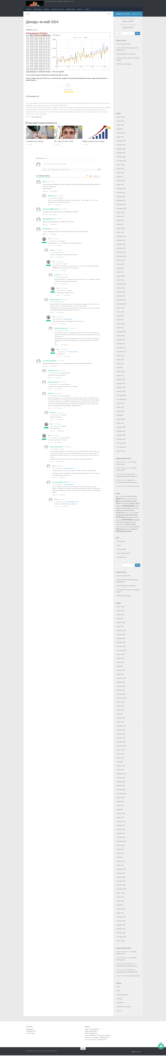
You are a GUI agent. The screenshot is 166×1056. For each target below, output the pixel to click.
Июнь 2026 (120, 125)
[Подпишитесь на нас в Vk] (136, 14)
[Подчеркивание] (48, 170)
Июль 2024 (120, 216)
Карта (87, 9)
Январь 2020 (121, 431)
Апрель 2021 (121, 371)
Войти (119, 545)
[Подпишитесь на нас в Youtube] (134, 14)
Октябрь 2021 (121, 347)
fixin (49, 238)
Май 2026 (120, 129)
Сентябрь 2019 (121, 447)
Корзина (46, 9)
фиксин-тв (120, 529)
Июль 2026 (120, 121)
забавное (122, 503)
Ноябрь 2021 (121, 343)
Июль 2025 (120, 168)
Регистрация (121, 541)
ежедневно (127, 501)
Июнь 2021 (120, 363)
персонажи (118, 520)
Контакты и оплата (58, 9)
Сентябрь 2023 (121, 256)
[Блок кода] (60, 170)
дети (124, 498)
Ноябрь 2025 (121, 152)
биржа (124, 496)
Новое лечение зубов (123, 44)
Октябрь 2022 (121, 300)
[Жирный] (44, 170)
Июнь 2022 (120, 316)
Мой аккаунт (38, 9)
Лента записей (121, 549)
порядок (119, 998)
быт (135, 496)
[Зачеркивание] (51, 170)
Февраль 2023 (121, 284)
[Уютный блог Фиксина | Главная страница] (35, 3)
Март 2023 (120, 280)
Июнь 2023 (120, 268)
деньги (119, 498)
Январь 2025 (121, 192)
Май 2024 (120, 224)
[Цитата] (58, 170)
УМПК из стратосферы (124, 64)
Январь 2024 (121, 240)
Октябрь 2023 (121, 252)
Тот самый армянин (64, 373)
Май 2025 (120, 176)
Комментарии (70, 9)
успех (137, 527)
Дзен (118, 990)
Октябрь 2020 (121, 395)
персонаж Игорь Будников (132, 517)
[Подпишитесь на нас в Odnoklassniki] (137, 14)
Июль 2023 (120, 264)
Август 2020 (120, 403)
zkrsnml (70, 290)
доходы (34, 29)
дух (118, 501)
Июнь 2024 (120, 220)
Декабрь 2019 (121, 435)
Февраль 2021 (121, 379)
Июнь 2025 (120, 172)
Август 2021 (120, 355)
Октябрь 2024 (121, 204)
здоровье (132, 503)
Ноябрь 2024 (121, 200)
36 (52, 127)
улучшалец (130, 526)
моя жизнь (130, 510)
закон (127, 503)
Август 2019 (120, 451)
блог (28, 14)
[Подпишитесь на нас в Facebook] (139, 14)
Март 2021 (120, 375)
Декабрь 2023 (121, 244)
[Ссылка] (63, 170)
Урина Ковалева (68, 319)
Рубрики (28, 9)
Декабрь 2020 (121, 387)
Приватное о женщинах (124, 1006)
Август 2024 (120, 212)
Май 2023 (120, 272)
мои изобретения (122, 994)
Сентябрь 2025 (121, 160)
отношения (130, 512)
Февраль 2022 (121, 331)
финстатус (127, 529)
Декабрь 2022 (121, 292)
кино (120, 506)
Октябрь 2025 (121, 156)
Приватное (120, 1002)
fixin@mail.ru (30, 1029)
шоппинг (128, 531)
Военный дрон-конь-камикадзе (126, 54)
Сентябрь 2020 (121, 399)
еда (121, 501)
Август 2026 (120, 117)
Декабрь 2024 (121, 196)
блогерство (130, 496)
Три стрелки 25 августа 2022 (63, 141)
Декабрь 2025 (121, 148)
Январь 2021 (121, 383)
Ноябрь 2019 (121, 439)
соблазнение (128, 522)
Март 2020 (120, 423)
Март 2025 (120, 184)
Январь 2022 (121, 335)
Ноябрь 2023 (121, 248)
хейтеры (120, 531)
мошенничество (121, 510)
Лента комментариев (123, 553)
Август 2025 (120, 164)
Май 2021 (120, 367)
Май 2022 (120, 320)
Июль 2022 (120, 312)
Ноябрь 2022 (121, 296)
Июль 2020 (120, 407)
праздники (136, 520)
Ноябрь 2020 (121, 391)
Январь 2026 (121, 145)
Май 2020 (120, 415)
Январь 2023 (121, 288)
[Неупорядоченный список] (56, 170)
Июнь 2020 (120, 411)
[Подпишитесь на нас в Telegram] (132, 14)
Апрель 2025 (121, 180)
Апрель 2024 (121, 228)
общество (120, 513)
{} (65, 169)
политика (127, 519)
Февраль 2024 (121, 236)
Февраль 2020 (121, 427)
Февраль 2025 (121, 188)
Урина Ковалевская (73, 351)
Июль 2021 (120, 359)
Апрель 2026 (121, 133)
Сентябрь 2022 (121, 304)
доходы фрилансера (36, 117)
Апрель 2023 (121, 276)
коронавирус (128, 505)
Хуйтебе (63, 415)
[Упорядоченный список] (53, 170)
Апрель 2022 (121, 324)
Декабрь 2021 (121, 339)
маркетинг (120, 508)
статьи (119, 1010)
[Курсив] (46, 170)
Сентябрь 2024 (121, 208)
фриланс (134, 529)
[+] (68, 169)
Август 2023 (120, 260)
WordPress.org (121, 557)
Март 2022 (120, 327)
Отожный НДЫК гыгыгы (72, 501)
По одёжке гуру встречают (35, 141)
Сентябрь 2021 (121, 351)
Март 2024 (120, 232)
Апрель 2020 (121, 419)
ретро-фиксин (120, 522)
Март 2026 (120, 137)
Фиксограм (62, 241)
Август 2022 (120, 308)
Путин (61, 198)
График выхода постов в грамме (93, 141)
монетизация (135, 508)
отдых (126, 512)
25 (110, 14)
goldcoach (118, 496)
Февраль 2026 (121, 141)
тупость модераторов (121, 526)
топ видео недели (129, 524)
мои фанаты (127, 508)
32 (109, 127)
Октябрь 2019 (121, 443)
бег (122, 496)
